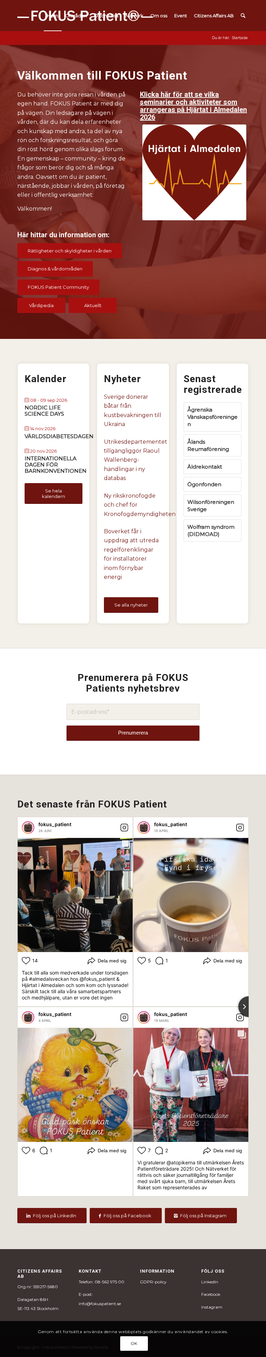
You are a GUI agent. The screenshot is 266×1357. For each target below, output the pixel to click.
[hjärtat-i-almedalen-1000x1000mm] (194, 172)
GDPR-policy (153, 1281)
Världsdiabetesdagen (59, 436)
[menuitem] (53, 15)
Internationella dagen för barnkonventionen (56, 464)
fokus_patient (54, 824)
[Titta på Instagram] (124, 827)
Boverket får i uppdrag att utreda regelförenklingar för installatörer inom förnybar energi (131, 554)
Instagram (211, 1307)
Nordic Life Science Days (44, 410)
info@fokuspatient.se (100, 1303)
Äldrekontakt (204, 466)
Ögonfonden (204, 484)
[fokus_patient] (28, 827)
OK (134, 1343)
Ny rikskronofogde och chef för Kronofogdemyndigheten (133, 504)
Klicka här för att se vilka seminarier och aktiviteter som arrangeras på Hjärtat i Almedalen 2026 (193, 105)
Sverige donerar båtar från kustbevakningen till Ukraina (132, 410)
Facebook (210, 1294)
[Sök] (243, 15)
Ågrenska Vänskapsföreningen (212, 416)
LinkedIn (209, 1281)
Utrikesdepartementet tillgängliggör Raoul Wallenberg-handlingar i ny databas (133, 460)
